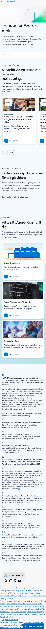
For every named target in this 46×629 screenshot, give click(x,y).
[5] (3, 456)
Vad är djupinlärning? (36, 611)
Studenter (38, 604)
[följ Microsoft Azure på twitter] (6, 580)
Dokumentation (11, 604)
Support (30, 596)
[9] (3, 520)
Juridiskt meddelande (20, 625)
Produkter (15, 588)
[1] (3, 375)
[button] (23, 55)
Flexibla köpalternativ (18, 590)
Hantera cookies (6, 625)
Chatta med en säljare (35, 626)
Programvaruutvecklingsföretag (11, 601)
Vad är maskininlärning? (19, 611)
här (19, 489)
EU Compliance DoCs (15, 627)
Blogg (19, 604)
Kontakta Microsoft (29, 622)
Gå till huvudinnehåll (8, 1)
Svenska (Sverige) (6, 617)
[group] (19, 121)
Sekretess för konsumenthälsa (11, 622)
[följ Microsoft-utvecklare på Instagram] (10, 580)
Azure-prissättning (26, 588)
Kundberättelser (6, 588)
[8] (3, 506)
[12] (3, 552)
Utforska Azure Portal (15, 575)
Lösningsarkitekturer (19, 596)
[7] (3, 493)
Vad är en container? (28, 614)
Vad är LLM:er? (15, 614)
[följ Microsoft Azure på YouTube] (19, 580)
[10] (3, 532)
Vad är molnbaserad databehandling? (28, 609)
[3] (3, 431)
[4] (3, 442)
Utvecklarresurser (28, 604)
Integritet (39, 622)
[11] (3, 541)
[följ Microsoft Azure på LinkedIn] (15, 580)
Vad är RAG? (40, 614)
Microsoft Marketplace (31, 601)
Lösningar (25, 593)
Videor (12, 609)
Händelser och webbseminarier (11, 606)
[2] (3, 419)
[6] (3, 468)
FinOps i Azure (31, 590)
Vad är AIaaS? (5, 614)
